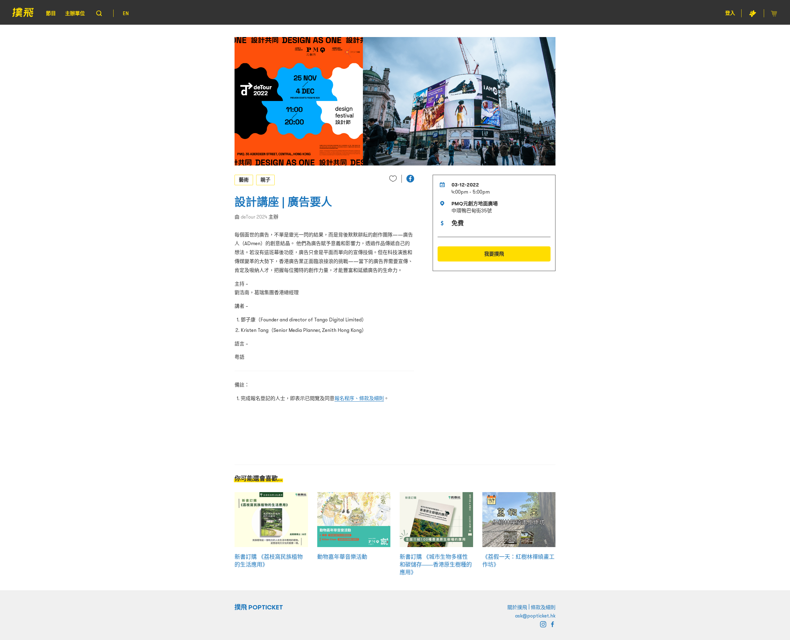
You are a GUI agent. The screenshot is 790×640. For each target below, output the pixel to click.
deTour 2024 (254, 217)
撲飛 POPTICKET (259, 607)
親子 (265, 180)
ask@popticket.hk (535, 616)
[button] (410, 178)
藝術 (244, 180)
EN (126, 13)
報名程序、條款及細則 (359, 398)
